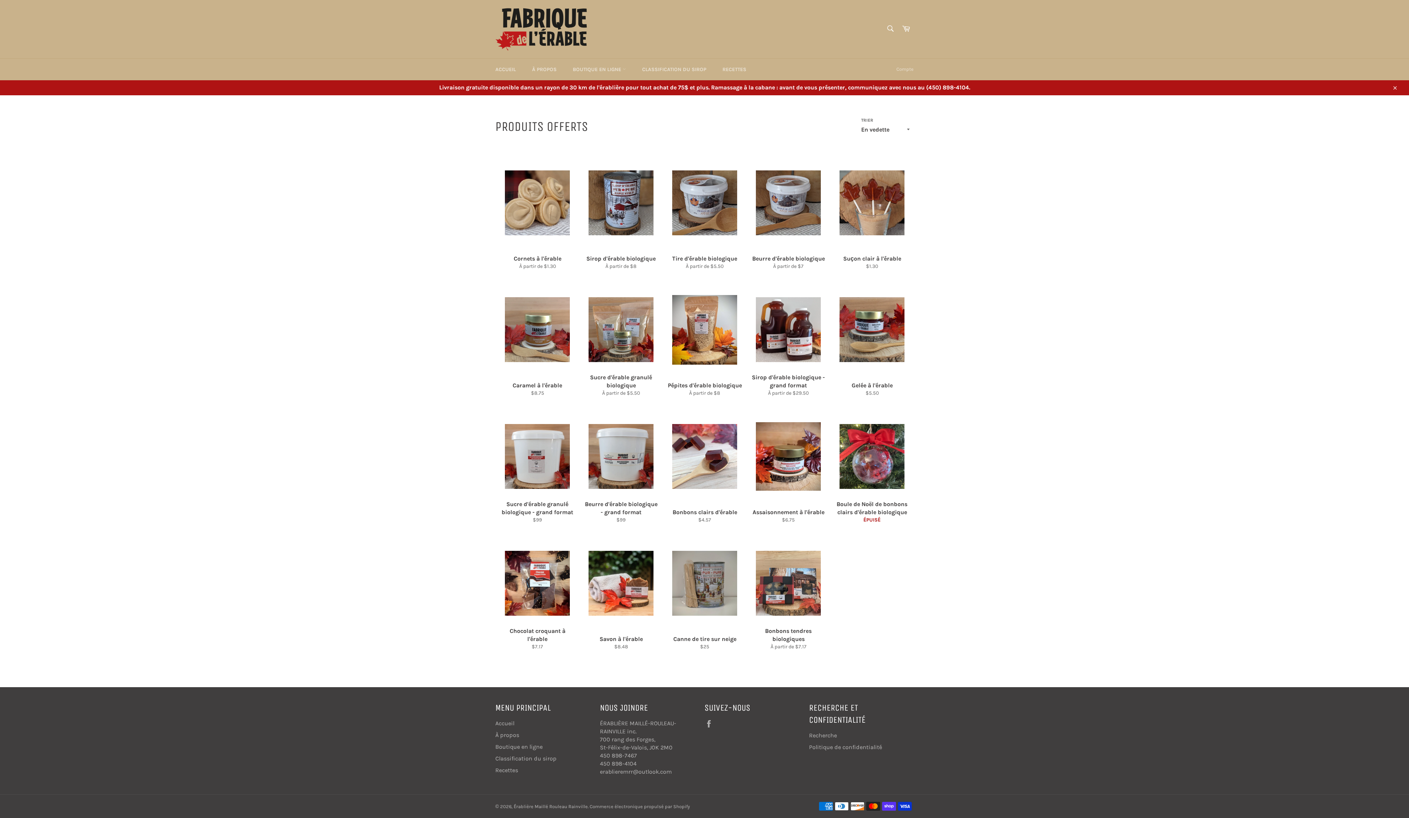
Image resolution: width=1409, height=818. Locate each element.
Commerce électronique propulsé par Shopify (640, 806)
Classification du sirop (674, 69)
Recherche (823, 735)
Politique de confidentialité (845, 747)
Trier (867, 120)
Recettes (734, 69)
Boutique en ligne (598, 69)
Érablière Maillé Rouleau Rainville (551, 806)
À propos (544, 69)
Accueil (505, 69)
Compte (905, 69)
